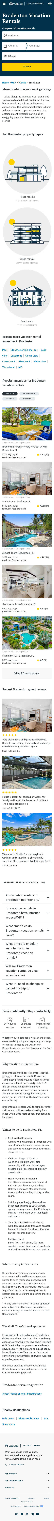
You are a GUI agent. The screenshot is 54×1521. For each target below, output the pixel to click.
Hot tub (10, 399)
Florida (22, 82)
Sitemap (31, 1498)
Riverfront (24, 361)
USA (13, 82)
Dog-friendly (29, 394)
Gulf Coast (8, 1418)
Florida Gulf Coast (29, 1418)
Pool (4, 350)
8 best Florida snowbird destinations (22, 1393)
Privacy (46, 1498)
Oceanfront (8, 361)
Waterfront (8, 367)
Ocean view (31, 355)
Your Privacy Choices (31, 1506)
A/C (20, 367)
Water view (40, 361)
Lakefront (16, 355)
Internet (27, 399)
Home (5, 82)
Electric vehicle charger (24, 350)
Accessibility (15, 1506)
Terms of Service (27, 1502)
